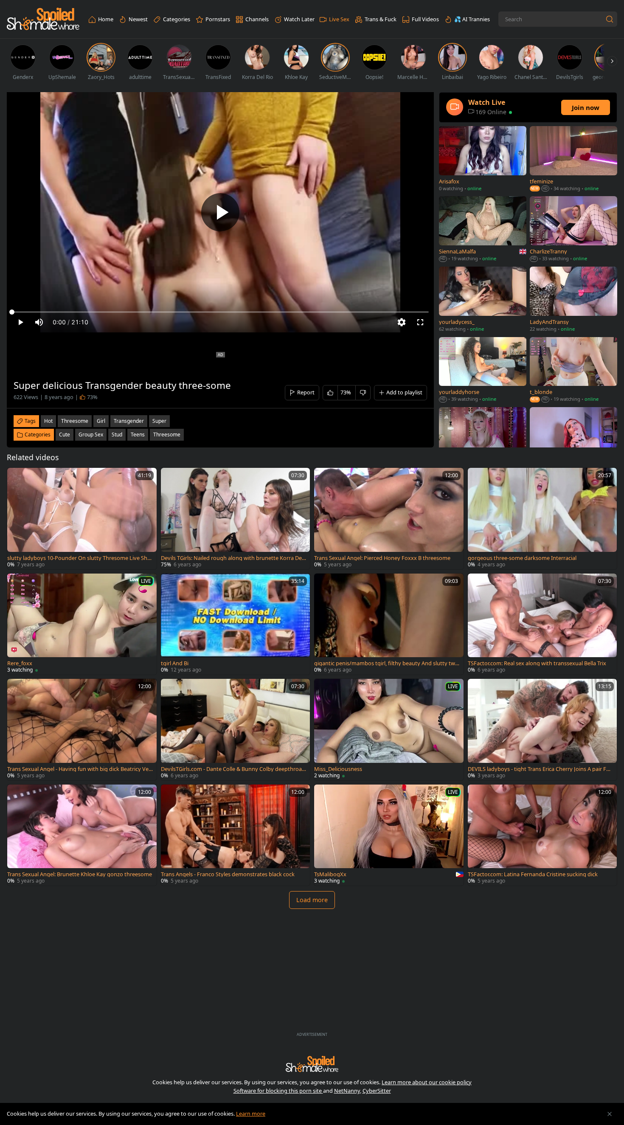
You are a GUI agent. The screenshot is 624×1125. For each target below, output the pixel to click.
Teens (138, 434)
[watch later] (17, 478)
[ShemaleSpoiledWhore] (43, 19)
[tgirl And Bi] (235, 624)
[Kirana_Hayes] (573, 440)
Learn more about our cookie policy (427, 1082)
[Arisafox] (482, 159)
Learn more (250, 1113)
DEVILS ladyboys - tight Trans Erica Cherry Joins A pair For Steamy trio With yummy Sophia (540, 769)
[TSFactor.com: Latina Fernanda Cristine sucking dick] (542, 835)
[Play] (220, 212)
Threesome (166, 434)
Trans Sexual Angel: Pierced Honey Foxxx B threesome (382, 558)
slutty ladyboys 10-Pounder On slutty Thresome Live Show (79, 558)
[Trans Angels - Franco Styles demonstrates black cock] (235, 835)
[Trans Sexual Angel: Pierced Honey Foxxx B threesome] (389, 518)
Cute (64, 434)
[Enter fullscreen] (420, 322)
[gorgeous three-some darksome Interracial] (542, 518)
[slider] (220, 312)
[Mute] (39, 322)
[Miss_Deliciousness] (389, 729)
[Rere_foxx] (82, 624)
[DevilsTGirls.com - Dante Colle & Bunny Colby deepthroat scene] (235, 729)
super (159, 421)
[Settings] (401, 322)
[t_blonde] (573, 370)
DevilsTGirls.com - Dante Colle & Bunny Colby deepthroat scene (232, 769)
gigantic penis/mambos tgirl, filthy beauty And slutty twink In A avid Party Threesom (387, 663)
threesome (74, 421)
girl (101, 421)
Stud (117, 434)
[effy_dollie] (482, 440)
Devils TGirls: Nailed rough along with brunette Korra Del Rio (232, 558)
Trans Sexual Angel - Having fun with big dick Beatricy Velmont (78, 769)
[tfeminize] (573, 159)
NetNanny (347, 1090)
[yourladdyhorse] (482, 370)
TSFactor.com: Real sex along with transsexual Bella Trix (537, 663)
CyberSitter (377, 1090)
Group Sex (91, 434)
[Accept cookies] (609, 1114)
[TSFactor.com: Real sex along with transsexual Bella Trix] (542, 624)
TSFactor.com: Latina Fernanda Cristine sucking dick (533, 874)
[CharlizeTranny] (573, 229)
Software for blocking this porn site (278, 1090)
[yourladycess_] (482, 300)
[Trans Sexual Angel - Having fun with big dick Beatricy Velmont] (82, 729)
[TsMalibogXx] (389, 835)
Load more (312, 900)
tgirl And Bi (174, 663)
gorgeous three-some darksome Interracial (522, 558)
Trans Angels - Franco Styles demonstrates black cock (228, 874)
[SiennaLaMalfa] (482, 229)
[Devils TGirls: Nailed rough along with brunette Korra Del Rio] (235, 518)
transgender (129, 421)
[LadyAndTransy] (573, 300)
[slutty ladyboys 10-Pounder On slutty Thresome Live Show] (82, 518)
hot (48, 421)
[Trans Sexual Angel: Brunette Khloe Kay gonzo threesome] (82, 835)
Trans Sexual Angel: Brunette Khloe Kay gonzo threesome (79, 874)
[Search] (609, 19)
